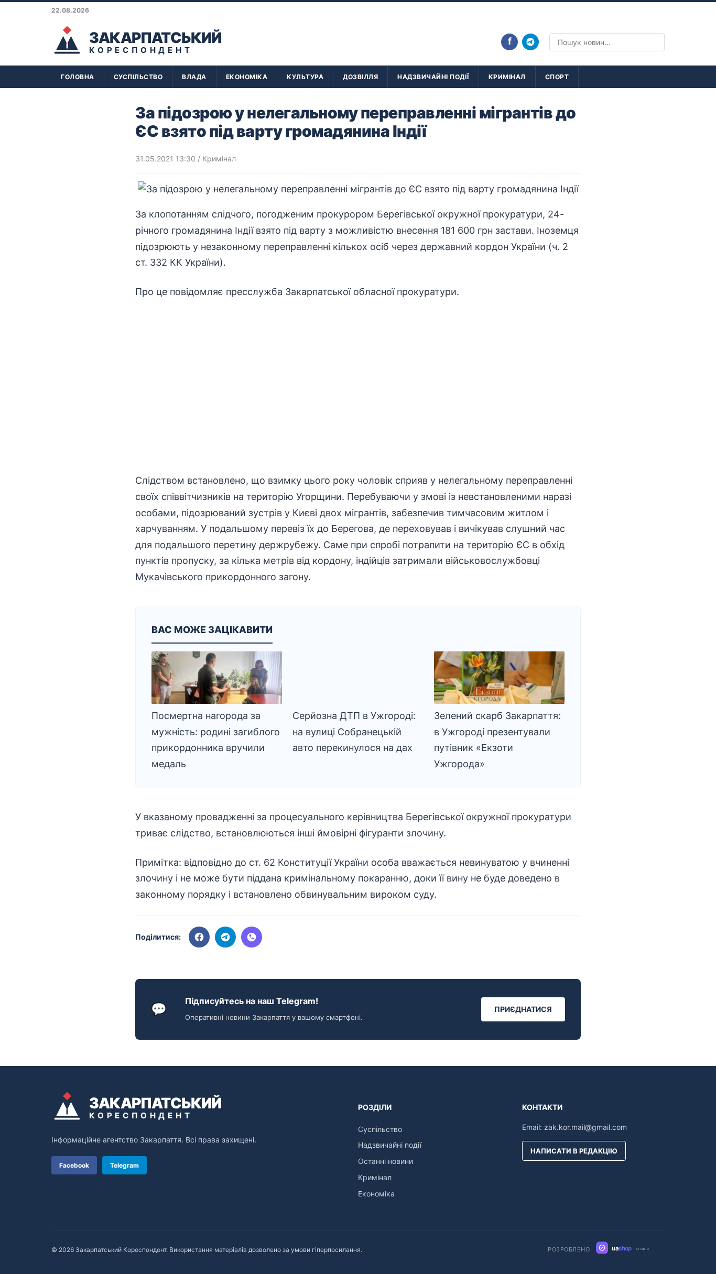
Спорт (557, 77)
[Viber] (251, 937)
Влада (194, 77)
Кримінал (507, 77)
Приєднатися (523, 1009)
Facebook (74, 1165)
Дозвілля (360, 77)
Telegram (124, 1165)
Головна (77, 77)
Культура (305, 77)
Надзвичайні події (433, 77)
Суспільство (138, 77)
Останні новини (385, 1161)
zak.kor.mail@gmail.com (585, 1127)
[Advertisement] (358, 386)
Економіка (247, 77)
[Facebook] (199, 937)
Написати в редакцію (573, 1151)
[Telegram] (530, 42)
